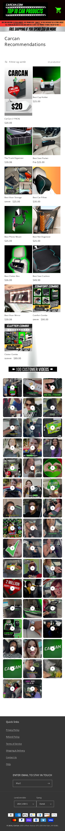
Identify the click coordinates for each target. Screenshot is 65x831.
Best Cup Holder (40, 97)
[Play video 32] (32, 588)
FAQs (8, 764)
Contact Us (11, 757)
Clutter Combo (11, 354)
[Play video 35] (32, 608)
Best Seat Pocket (40, 158)
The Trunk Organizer (14, 158)
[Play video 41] (32, 648)
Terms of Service (14, 743)
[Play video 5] (32, 407)
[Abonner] (48, 783)
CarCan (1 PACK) (12, 119)
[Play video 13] (12, 468)
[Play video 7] (12, 427)
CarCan (16, 825)
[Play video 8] (32, 427)
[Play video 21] (52, 508)
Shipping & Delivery (15, 750)
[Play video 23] (32, 528)
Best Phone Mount (13, 237)
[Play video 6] (52, 407)
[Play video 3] (52, 387)
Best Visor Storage (13, 197)
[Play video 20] (32, 508)
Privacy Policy (12, 730)
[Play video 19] (12, 508)
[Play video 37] (12, 628)
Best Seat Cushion (41, 276)
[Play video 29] (32, 568)
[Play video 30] (52, 568)
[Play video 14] (32, 468)
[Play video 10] (12, 448)
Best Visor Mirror (12, 315)
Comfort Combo (40, 315)
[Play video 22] (12, 528)
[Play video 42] (52, 648)
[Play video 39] (52, 628)
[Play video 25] (12, 548)
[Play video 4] (12, 407)
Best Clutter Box (12, 276)
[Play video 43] (12, 668)
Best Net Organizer (42, 237)
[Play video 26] (32, 548)
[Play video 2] (32, 387)
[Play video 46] (12, 688)
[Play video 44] (32, 668)
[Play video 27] (52, 548)
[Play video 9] (52, 427)
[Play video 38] (32, 628)
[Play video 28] (12, 568)
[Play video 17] (32, 488)
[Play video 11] (32, 448)
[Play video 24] (52, 528)
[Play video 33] (52, 588)
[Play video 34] (12, 608)
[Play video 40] (12, 648)
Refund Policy (13, 736)
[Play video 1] (12, 387)
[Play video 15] (52, 468)
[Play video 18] (52, 488)
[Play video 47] (32, 688)
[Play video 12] (52, 448)
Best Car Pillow (40, 197)
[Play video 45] (52, 668)
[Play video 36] (52, 608)
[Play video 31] (12, 588)
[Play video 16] (12, 488)
